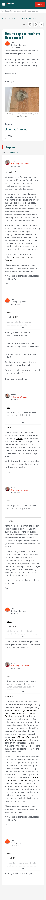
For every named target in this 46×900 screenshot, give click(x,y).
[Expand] (23, 327)
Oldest (13, 152)
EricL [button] (13, 161)
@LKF (13, 172)
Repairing (10, 129)
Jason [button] (13, 395)
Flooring (22, 129)
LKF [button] (12, 42)
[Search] (2, 11)
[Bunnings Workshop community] (11, 4)
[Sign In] (40, 4)
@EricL (19, 438)
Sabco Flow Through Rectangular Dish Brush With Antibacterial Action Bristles (21, 713)
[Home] (3, 19)
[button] (7, 43)
